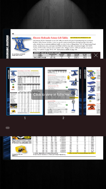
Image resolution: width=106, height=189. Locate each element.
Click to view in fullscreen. (53, 95)
